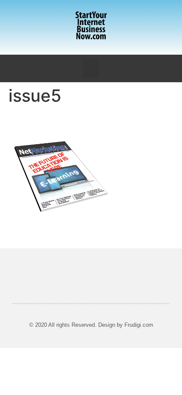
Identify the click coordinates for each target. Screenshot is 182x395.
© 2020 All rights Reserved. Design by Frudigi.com (91, 325)
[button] (91, 68)
